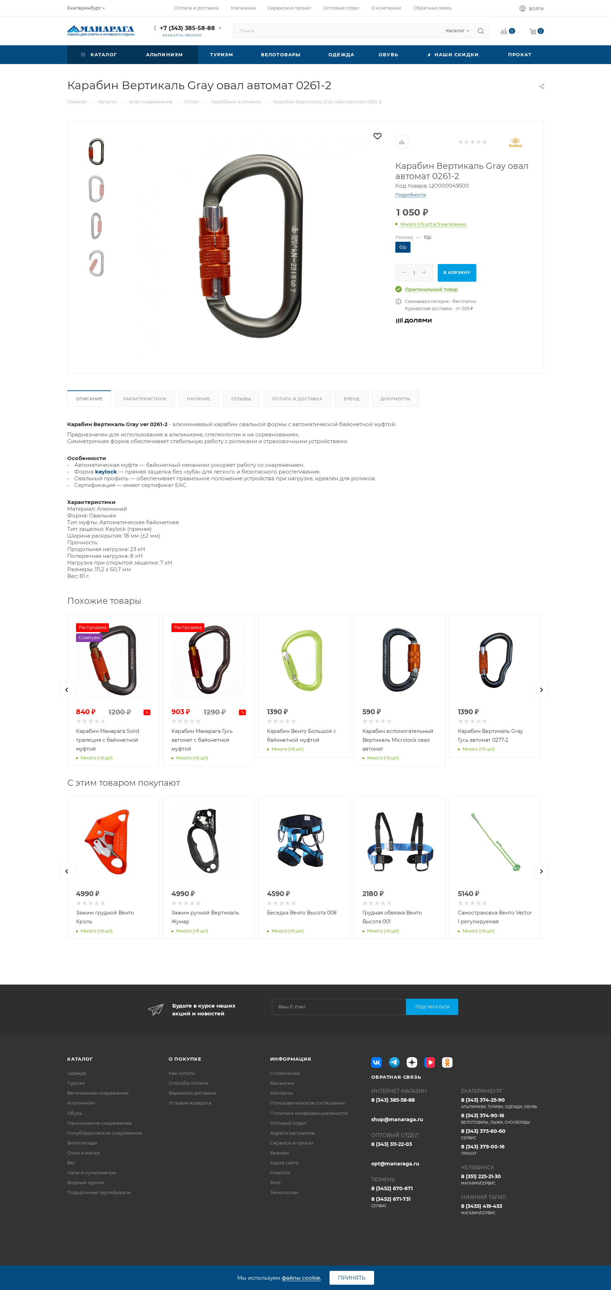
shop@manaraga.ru (397, 1119)
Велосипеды (82, 1143)
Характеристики (144, 398)
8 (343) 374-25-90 (499, 1103)
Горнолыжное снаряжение (99, 1123)
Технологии (284, 1192)
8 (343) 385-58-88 (393, 1100)
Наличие (198, 398)
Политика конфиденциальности (309, 1113)
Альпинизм (81, 1103)
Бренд (352, 398)
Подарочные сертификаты (99, 1192)
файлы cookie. (301, 1277)
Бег (71, 1162)
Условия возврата (190, 1103)
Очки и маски (83, 1153)
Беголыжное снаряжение (98, 1093)
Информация (291, 1059)
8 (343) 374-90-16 (495, 1118)
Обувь (74, 1113)
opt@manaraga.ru (395, 1163)
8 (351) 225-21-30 (481, 1179)
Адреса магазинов (292, 1133)
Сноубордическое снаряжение (104, 1133)
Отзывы (241, 398)
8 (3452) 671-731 (391, 1202)
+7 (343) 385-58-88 (187, 28)
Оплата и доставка (297, 398)
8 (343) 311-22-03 (391, 1144)
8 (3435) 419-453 (481, 1209)
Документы (396, 398)
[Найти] (480, 30)
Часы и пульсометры (91, 1172)
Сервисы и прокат (292, 1143)
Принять (352, 1277)
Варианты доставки (192, 1093)
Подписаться (432, 1006)
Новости (280, 1172)
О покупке (185, 1059)
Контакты (281, 1093)
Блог (275, 1182)
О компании (285, 1073)
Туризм (76, 1083)
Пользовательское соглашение (307, 1103)
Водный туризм (85, 1182)
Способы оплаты (188, 1083)
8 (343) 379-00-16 (483, 1149)
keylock (106, 471)
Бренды (279, 1153)
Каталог (80, 1059)
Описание (89, 398)
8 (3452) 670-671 (392, 1188)
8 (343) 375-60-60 (483, 1134)
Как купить (182, 1073)
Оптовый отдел (288, 1123)
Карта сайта (284, 1162)
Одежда (76, 1073)
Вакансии (282, 1083)
